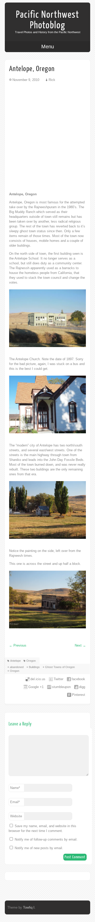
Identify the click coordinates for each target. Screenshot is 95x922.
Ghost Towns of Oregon (60, 667)
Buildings (34, 667)
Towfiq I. (29, 907)
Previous (17, 645)
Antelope (15, 660)
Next (80, 645)
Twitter (58, 679)
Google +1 (36, 687)
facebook (78, 679)
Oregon (31, 660)
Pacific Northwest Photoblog (47, 20)
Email (15, 802)
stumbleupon (61, 687)
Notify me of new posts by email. (39, 848)
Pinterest (78, 695)
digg (82, 687)
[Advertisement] (47, 136)
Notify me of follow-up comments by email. (46, 839)
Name (15, 788)
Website (16, 816)
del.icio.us (37, 679)
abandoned (17, 667)
